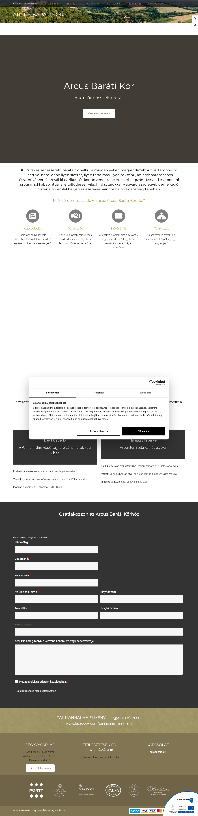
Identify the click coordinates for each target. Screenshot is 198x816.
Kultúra (93, 3)
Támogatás (156, 3)
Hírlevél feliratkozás (40, 768)
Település (21, 608)
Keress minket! (158, 751)
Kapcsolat (176, 3)
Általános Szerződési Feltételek (40, 756)
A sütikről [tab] (145, 392)
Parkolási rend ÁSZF (40, 760)
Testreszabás (97, 431)
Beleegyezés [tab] (52, 392)
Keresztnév (23, 575)
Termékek (134, 3)
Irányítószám (108, 591)
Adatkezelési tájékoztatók (40, 751)
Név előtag (21, 542)
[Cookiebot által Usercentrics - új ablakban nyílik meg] (151, 382)
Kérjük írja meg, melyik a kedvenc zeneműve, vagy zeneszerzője (54, 641)
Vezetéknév (23, 558)
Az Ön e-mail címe (27, 591)
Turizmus (114, 3)
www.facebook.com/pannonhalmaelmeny (99, 723)
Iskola (71, 3)
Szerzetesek (50, 3)
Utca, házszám (109, 608)
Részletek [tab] (99, 392)
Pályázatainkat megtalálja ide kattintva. (99, 757)
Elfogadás (143, 431)
